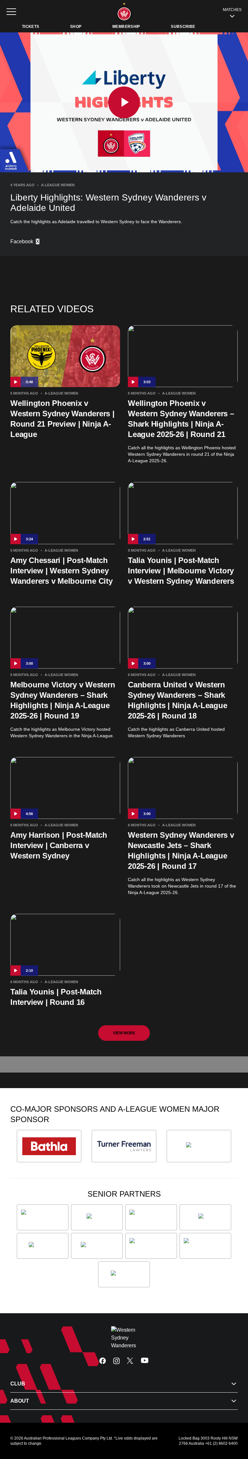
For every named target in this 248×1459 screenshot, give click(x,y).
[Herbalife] (199, 1146)
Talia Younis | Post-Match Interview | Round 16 (56, 996)
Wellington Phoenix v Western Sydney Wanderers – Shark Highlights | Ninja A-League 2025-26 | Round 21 (181, 419)
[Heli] (205, 1217)
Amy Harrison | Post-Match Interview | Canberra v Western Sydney (58, 845)
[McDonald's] (96, 1245)
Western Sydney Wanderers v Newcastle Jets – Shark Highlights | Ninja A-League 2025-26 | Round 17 (181, 850)
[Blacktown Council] (151, 1217)
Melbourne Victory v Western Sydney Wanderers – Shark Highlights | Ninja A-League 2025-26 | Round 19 (62, 700)
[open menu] (11, 11)
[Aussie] (96, 1217)
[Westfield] (124, 1274)
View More (124, 1033)
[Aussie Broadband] (42, 1217)
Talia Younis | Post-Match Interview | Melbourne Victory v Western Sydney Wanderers (181, 570)
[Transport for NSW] (205, 1245)
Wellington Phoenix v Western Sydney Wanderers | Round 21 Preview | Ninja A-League (62, 419)
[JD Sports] (42, 1245)
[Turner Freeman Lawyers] (124, 1146)
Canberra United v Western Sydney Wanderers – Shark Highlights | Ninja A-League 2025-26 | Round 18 (177, 700)
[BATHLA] (49, 1146)
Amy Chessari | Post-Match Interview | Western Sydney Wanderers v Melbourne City (61, 570)
